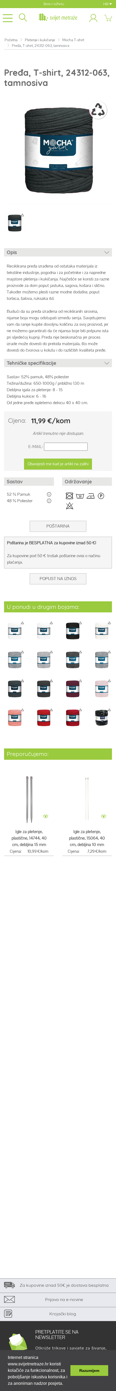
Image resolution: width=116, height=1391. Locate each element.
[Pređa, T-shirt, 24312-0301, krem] (101, 634)
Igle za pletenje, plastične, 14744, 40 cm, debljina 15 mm (29, 838)
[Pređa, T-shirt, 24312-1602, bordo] (72, 692)
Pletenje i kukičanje (40, 40)
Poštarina (58, 526)
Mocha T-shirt (73, 40)
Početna (11, 40)
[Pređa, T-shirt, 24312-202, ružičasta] (14, 721)
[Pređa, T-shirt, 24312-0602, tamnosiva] (43, 692)
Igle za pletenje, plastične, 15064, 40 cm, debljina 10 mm (87, 838)
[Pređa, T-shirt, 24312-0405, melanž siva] (43, 664)
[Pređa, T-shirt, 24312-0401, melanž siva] (14, 664)
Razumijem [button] (89, 1370)
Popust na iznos (58, 578)
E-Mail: (35, 446)
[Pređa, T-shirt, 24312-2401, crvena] (43, 721)
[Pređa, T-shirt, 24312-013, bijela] (43, 634)
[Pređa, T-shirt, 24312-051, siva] (101, 664)
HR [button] (106, 4)
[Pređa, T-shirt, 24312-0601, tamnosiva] (14, 692)
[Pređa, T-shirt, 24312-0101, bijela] (14, 634)
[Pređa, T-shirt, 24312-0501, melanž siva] (72, 664)
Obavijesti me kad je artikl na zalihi (58, 464)
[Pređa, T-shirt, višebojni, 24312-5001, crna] (101, 721)
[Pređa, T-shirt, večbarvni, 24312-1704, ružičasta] (101, 692)
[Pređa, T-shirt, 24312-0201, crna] (72, 634)
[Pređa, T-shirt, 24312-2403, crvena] (72, 721)
